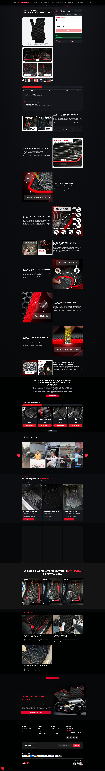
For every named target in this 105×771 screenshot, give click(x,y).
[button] (34, 2)
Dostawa (52, 5)
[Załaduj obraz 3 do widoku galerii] (44, 80)
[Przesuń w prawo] (52, 80)
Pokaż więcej (51, 430)
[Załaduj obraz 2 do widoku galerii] (36, 80)
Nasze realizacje (25, 731)
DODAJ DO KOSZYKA (29, 425)
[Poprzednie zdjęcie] (24, 62)
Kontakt (39, 731)
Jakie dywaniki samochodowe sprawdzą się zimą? (65, 636)
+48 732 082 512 (81, 2)
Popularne (32, 405)
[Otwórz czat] (2, 768)
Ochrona (52, 405)
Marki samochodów (26, 728)
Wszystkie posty (52, 677)
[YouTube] (76, 737)
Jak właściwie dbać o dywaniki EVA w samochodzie (36, 666)
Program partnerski (42, 733)
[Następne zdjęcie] (51, 62)
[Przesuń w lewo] (23, 80)
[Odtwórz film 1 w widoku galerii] (40, 80)
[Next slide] (86, 455)
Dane (47, 5)
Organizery (73, 405)
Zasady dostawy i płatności (56, 730)
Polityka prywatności (55, 728)
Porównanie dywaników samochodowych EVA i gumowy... (36, 636)
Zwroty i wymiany (54, 733)
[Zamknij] (17, 763)
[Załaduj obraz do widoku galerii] (27, 80)
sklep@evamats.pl (70, 730)
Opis (43, 5)
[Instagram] (70, 737)
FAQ (39, 730)
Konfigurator (38, 5)
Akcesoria (63, 5)
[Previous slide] (18, 455)
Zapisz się (76, 745)
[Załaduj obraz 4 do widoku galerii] (49, 80)
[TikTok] (73, 737)
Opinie (68, 5)
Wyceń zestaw (52, 395)
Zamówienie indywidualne (35, 712)
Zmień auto (78, 10)
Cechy (57, 5)
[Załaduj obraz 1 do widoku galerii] (31, 80)
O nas (39, 728)
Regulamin (53, 731)
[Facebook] (67, 737)
